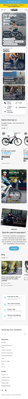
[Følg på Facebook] (2, 390)
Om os (3, 366)
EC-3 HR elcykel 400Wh (8, 151)
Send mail (6, 35)
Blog (2, 364)
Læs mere (14, 248)
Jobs (2, 358)
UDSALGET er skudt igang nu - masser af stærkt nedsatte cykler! (14, 5)
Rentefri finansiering (7, 353)
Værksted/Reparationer (6, 346)
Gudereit (3, 149)
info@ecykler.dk (5, 385)
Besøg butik (7, 32)
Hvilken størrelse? (6, 350)
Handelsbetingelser (6, 355)
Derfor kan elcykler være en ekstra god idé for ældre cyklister (11, 278)
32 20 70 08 (4, 383)
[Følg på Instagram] (6, 390)
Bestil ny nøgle (5, 361)
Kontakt (3, 342)
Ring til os (15, 32)
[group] (14, 186)
